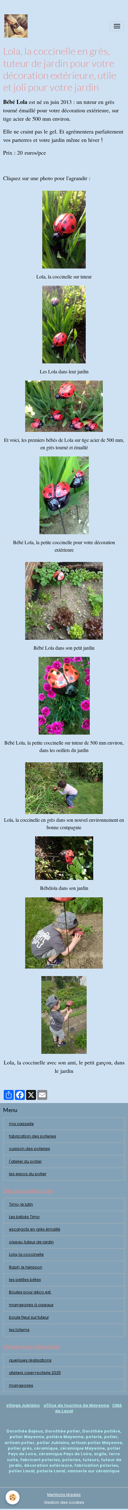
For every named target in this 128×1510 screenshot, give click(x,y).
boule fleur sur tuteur (29, 1317)
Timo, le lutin (21, 1204)
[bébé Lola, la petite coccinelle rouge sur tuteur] (64, 696)
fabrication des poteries (32, 1136)
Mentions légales (64, 1494)
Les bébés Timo (24, 1216)
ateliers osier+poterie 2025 (35, 1372)
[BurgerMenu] (117, 26)
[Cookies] (13, 1497)
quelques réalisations (30, 1360)
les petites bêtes (25, 1279)
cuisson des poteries (29, 1148)
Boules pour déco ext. (30, 1292)
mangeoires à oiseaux (31, 1304)
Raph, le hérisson (25, 1267)
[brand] (17, 26)
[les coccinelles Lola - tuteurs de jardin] (64, 324)
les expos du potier (27, 1173)
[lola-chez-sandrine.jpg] (64, 601)
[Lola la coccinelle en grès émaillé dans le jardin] (64, 1015)
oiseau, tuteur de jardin (31, 1242)
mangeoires (21, 1385)
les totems (19, 1329)
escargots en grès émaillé (34, 1229)
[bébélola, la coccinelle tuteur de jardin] (64, 858)
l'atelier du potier (25, 1161)
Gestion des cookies (64, 1502)
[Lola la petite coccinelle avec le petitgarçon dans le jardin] (64, 933)
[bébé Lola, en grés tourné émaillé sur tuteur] (64, 495)
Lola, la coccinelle (26, 1254)
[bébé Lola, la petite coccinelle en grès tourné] (64, 406)
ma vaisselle (21, 1123)
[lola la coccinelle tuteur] (64, 230)
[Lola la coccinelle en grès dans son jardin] (64, 788)
